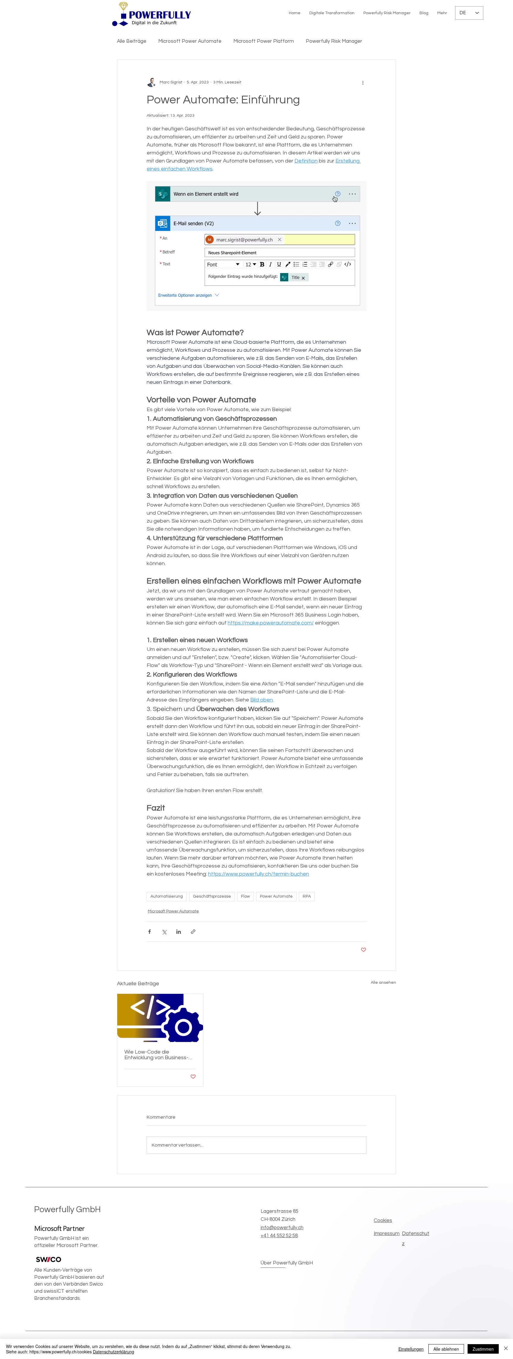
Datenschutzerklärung (113, 1352)
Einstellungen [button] (411, 1349)
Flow (245, 896)
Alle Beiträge (131, 41)
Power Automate (276, 896)
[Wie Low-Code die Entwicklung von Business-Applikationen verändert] (160, 1018)
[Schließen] (505, 1349)
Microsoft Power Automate (189, 41)
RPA (307, 896)
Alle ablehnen (446, 1349)
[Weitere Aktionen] (362, 82)
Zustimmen (483, 1349)
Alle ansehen (383, 982)
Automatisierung (167, 896)
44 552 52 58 (279, 1235)
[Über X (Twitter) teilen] (164, 931)
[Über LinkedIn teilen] (178, 931)
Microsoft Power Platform (263, 41)
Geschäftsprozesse (212, 896)
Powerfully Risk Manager (334, 41)
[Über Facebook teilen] (149, 931)
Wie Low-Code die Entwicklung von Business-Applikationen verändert (156, 1054)
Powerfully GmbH (67, 1209)
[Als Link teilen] (193, 931)
